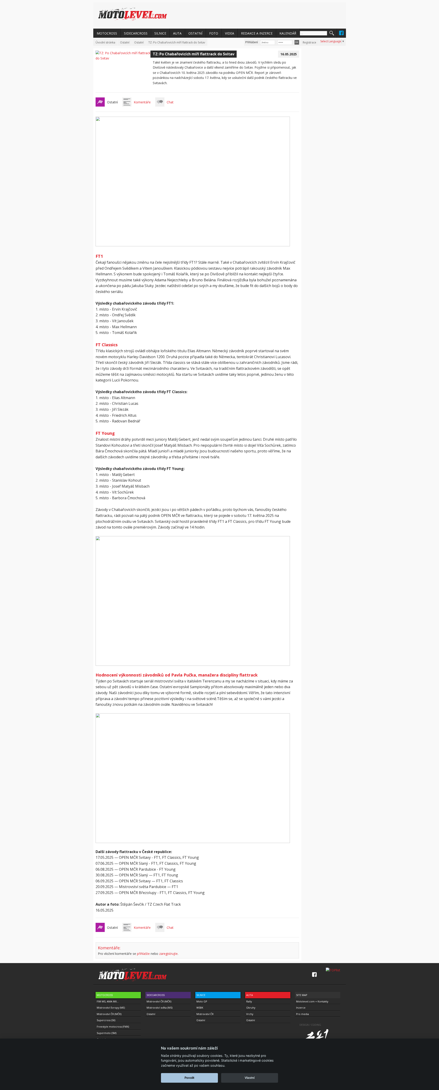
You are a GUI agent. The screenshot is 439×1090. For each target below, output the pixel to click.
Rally (249, 1001)
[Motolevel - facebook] (341, 33)
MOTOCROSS (107, 33)
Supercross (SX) (106, 1020)
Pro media (302, 1014)
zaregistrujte (168, 953)
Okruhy (250, 1007)
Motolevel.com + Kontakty (312, 1001)
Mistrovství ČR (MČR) (109, 1014)
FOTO (213, 33)
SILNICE (160, 33)
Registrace (309, 42)
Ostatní (124, 42)
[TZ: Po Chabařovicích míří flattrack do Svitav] (123, 58)
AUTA (177, 33)
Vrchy (249, 1014)
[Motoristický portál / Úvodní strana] (132, 14)
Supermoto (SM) (106, 1033)
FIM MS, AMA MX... (108, 1001)
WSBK (199, 1007)
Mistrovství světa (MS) (159, 1007)
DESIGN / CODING (310, 1024)
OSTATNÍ (195, 33)
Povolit (189, 1077)
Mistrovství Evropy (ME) (111, 1007)
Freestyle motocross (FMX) (113, 1026)
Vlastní (249, 1077)
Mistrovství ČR (205, 1014)
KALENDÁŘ (287, 33)
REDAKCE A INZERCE (257, 33)
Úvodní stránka (105, 42)
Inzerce (300, 1007)
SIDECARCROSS (135, 33)
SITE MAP (301, 995)
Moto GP (201, 1001)
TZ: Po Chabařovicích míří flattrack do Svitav (176, 42)
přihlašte (143, 953)
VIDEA (229, 33)
